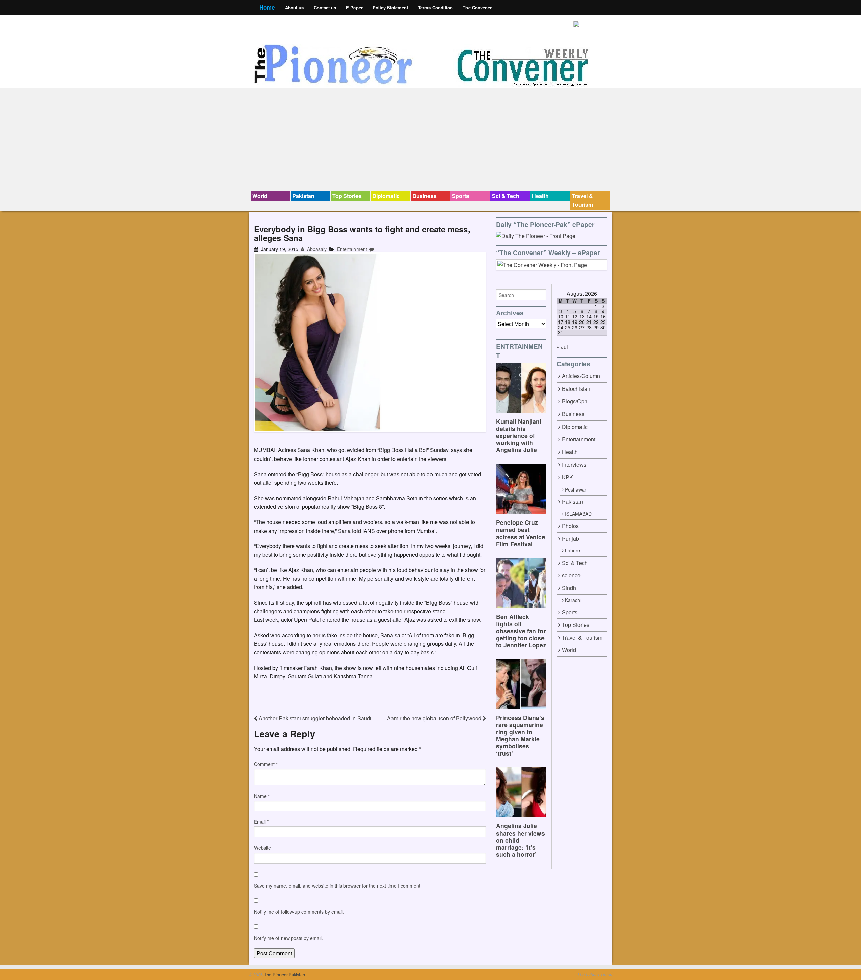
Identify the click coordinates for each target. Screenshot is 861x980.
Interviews (574, 464)
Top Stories (347, 196)
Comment (266, 764)
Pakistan (303, 196)
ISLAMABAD (578, 513)
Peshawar (575, 489)
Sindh (569, 588)
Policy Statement (390, 7)
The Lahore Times (594, 974)
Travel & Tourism (582, 200)
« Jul (562, 346)
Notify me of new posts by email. (288, 938)
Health (540, 196)
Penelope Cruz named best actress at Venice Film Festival (520, 533)
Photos (570, 526)
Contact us (325, 7)
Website (262, 847)
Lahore (572, 550)
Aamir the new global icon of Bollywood (435, 718)
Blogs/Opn (574, 401)
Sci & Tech (505, 196)
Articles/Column (581, 376)
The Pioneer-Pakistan (284, 974)
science (571, 575)
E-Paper (354, 7)
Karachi (573, 600)
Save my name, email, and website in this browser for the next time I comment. (338, 885)
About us (294, 7)
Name (262, 795)
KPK (567, 477)
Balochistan (576, 389)
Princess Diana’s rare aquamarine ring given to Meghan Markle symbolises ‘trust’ (520, 735)
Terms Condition (435, 7)
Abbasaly (316, 249)
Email (261, 821)
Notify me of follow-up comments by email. (299, 911)
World (259, 196)
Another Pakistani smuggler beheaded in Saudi (314, 718)
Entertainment (352, 249)
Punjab (570, 538)
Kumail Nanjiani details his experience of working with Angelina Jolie (518, 435)
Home (267, 7)
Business (424, 196)
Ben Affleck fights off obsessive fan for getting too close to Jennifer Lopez (521, 630)
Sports (460, 196)
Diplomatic (386, 196)
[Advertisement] (430, 140)
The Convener (477, 7)
